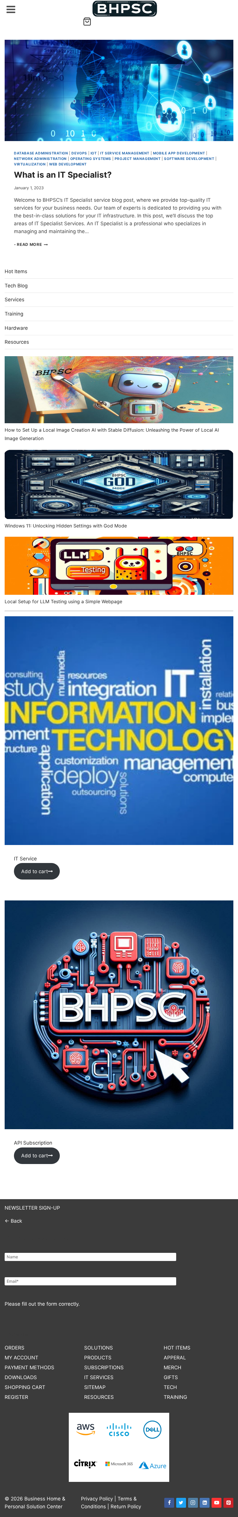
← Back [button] (13, 1221)
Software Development (189, 158)
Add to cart (34, 871)
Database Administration (41, 153)
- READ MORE (31, 244)
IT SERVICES (98, 1377)
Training (14, 314)
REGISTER (16, 1397)
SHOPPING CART (25, 1387)
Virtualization (30, 164)
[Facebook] (169, 1503)
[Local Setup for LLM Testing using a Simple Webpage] (119, 566)
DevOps (79, 153)
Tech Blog (16, 286)
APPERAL (175, 1358)
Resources (17, 342)
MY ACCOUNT (21, 1358)
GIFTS (171, 1377)
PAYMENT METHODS (29, 1367)
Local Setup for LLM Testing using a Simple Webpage (63, 601)
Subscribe (18, 1334)
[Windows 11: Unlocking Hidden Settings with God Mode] (119, 484)
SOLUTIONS (98, 1348)
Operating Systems (90, 158)
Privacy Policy (97, 1499)
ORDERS (14, 1348)
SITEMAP (95, 1387)
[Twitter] (181, 1503)
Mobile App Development (179, 153)
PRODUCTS (97, 1358)
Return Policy (126, 1506)
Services (14, 299)
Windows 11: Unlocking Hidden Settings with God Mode (66, 526)
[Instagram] (193, 1503)
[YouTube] (216, 1503)
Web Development (68, 164)
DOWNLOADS (21, 1377)
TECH (170, 1387)
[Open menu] (10, 8)
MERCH (172, 1367)
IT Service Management (124, 153)
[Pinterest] (228, 1503)
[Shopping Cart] (87, 21)
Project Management (138, 158)
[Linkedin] (205, 1503)
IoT (94, 153)
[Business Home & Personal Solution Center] (124, 8)
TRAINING (175, 1397)
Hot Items (16, 271)
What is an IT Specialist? (63, 175)
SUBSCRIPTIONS (104, 1367)
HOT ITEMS (177, 1348)
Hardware (16, 328)
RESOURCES (99, 1397)
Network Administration (40, 158)
